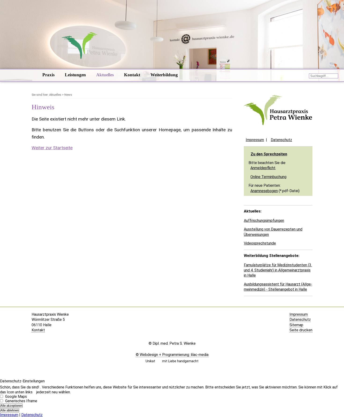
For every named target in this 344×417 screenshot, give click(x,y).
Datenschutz (281, 140)
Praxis (48, 74)
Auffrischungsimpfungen (264, 220)
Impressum (255, 140)
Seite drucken (300, 330)
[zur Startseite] (278, 131)
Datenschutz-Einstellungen (22, 381)
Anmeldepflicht (262, 168)
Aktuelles (105, 74)
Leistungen (75, 74)
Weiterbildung (164, 74)
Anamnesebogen (264, 191)
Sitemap (296, 325)
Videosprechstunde (260, 243)
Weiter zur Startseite (52, 147)
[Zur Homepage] (32, 75)
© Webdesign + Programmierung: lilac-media (172, 354)
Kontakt (132, 74)
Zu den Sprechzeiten (269, 154)
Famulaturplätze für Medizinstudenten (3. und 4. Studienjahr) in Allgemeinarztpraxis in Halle (278, 270)
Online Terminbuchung (268, 177)
